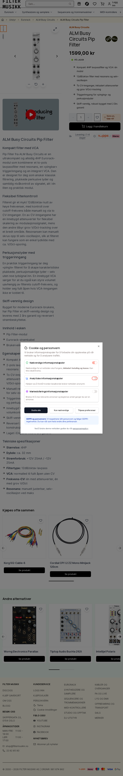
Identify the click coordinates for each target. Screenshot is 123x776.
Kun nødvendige (61, 410)
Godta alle (36, 410)
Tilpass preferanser (87, 410)
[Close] (98, 346)
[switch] (94, 362)
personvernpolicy (80, 428)
